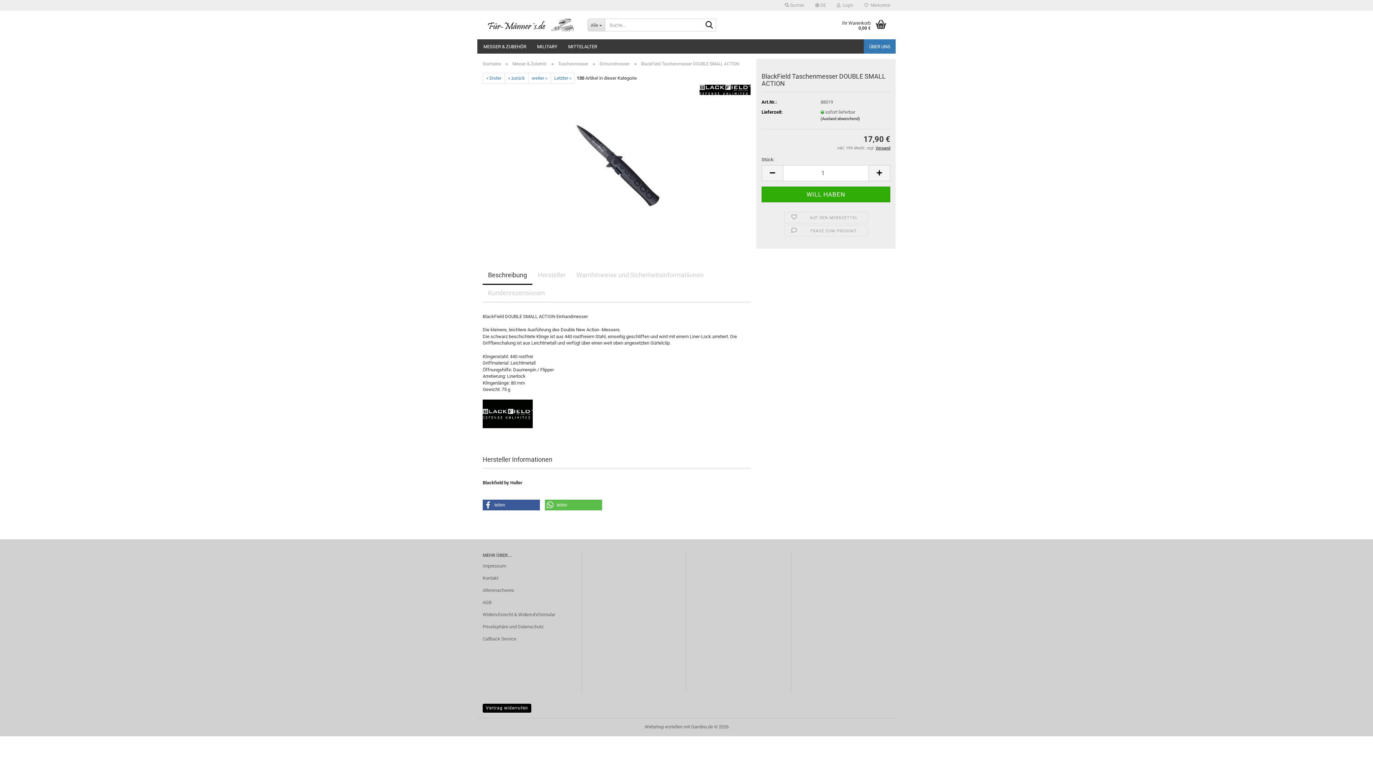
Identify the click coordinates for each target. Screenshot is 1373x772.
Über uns (879, 46)
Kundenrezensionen (516, 293)
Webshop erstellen (664, 726)
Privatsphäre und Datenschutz (513, 626)
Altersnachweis (498, 590)
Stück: (768, 159)
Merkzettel (879, 5)
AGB (487, 602)
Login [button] (847, 5)
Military (547, 46)
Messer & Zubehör (504, 46)
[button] (820, 5)
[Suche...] (709, 25)
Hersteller (552, 275)
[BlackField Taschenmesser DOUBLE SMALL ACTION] (617, 164)
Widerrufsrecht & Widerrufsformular (519, 614)
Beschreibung (507, 275)
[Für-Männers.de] (530, 25)
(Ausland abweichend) (840, 119)
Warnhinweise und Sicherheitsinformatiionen (640, 275)
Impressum (494, 566)
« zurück (516, 78)
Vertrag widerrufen (507, 708)
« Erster (493, 78)
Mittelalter (582, 46)
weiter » (539, 78)
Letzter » (562, 78)
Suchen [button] (796, 5)
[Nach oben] (1353, 761)
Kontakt (490, 578)
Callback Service (499, 639)
